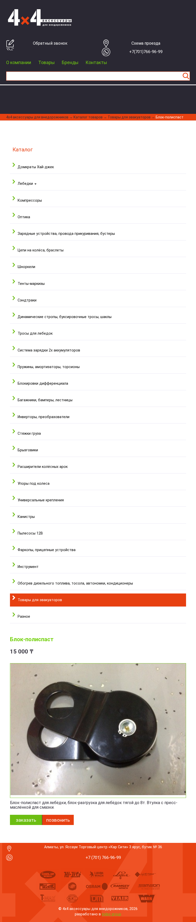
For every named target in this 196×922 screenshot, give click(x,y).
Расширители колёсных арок (43, 467)
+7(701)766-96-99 (146, 51)
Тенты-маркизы (31, 284)
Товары (46, 62)
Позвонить (58, 820)
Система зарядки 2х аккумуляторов (49, 350)
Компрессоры (30, 200)
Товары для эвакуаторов (129, 117)
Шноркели (26, 267)
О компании (18, 62)
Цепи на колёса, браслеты (41, 250)
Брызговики (28, 450)
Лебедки (26, 183)
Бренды (70, 62)
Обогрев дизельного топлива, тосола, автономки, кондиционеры (75, 583)
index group (111, 914)
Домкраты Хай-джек (36, 167)
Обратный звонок (50, 43)
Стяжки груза (29, 433)
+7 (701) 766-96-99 (103, 857)
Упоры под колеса (34, 483)
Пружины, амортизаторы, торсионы (49, 367)
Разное (24, 616)
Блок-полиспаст (169, 117)
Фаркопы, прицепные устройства (47, 550)
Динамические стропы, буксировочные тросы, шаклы (65, 317)
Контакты (96, 62)
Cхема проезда (145, 43)
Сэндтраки (27, 300)
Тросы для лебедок (35, 333)
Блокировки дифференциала (43, 383)
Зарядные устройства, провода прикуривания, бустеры (66, 234)
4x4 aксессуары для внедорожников (37, 117)
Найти (186, 76)
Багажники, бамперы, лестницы (45, 400)
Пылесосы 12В (30, 533)
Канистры (26, 517)
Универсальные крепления (41, 500)
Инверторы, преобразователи (43, 417)
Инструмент (28, 567)
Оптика (24, 217)
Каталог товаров (88, 117)
